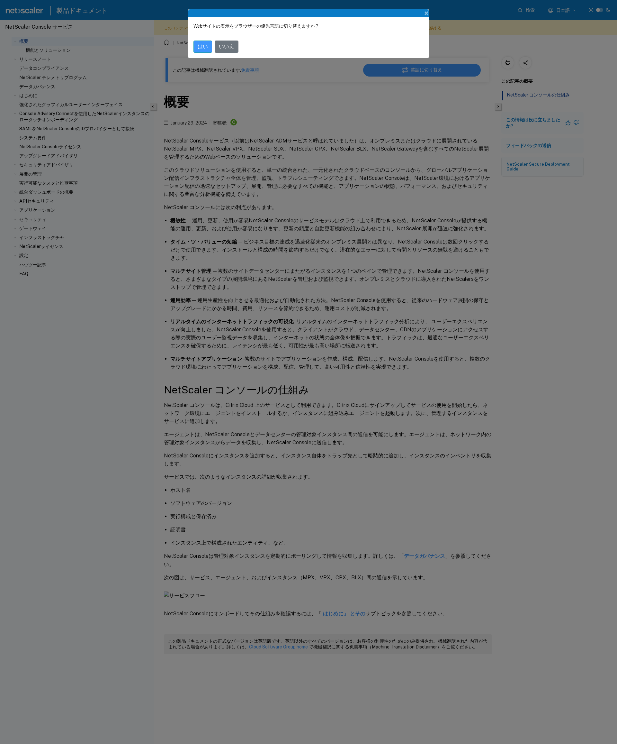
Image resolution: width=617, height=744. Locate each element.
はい (203, 46)
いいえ (226, 46)
